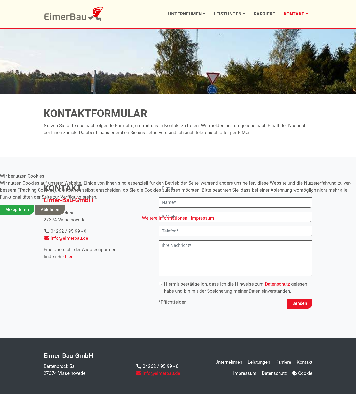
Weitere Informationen (164, 218)
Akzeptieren (17, 209)
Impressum (202, 218)
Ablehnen (50, 209)
